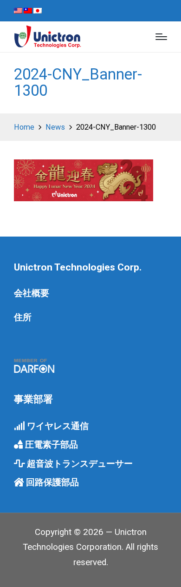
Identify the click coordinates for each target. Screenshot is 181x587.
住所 (23, 317)
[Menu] (161, 36)
